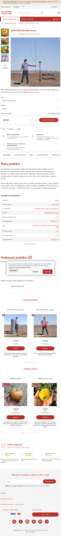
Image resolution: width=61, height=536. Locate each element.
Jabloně (56, 200)
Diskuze (31, 155)
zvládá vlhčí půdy (45, 225)
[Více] (56, 19)
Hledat (42, 13)
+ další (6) (5, 68)
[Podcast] (40, 521)
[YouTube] (47, 521)
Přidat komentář (17, 286)
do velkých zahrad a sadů (41, 208)
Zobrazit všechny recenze (21, 447)
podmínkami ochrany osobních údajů (37, 486)
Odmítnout (35, 272)
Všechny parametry (29, 244)
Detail (16, 348)
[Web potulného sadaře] (14, 521)
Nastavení (13, 270)
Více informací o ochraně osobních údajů (28, 266)
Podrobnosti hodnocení (33, 34)
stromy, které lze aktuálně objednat (37, 1)
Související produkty (42, 155)
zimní (57, 217)
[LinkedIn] (34, 521)
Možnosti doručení (55, 113)
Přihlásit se (49, 481)
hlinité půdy (36, 225)
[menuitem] (10, 19)
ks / (45, 514)
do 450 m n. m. (54, 221)
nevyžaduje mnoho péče (52, 213)
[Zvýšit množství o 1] (37, 120)
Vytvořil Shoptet (31, 532)
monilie (53, 239)
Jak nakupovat (5, 7)
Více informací (35, 92)
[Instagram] (27, 521)
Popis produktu (7, 155)
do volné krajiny (54, 208)
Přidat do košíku (48, 120)
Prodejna (16, 7)
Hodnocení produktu (20, 155)
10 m (57, 231)
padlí (57, 239)
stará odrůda (55, 204)
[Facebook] (21, 521)
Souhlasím (47, 272)
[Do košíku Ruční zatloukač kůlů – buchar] (45, 348)
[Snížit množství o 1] (31, 120)
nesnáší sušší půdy (55, 226)
